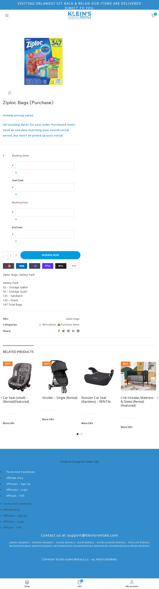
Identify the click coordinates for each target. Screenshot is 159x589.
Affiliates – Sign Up (18, 484)
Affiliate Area (14, 478)
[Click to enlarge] (10, 93)
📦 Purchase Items (68, 324)
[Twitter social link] (63, 330)
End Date (17, 227)
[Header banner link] (79, 5)
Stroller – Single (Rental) (59, 398)
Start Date (17, 180)
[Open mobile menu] (7, 15)
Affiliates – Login (17, 489)
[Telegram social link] (78, 330)
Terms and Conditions (20, 472)
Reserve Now (50, 255)
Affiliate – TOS (15, 495)
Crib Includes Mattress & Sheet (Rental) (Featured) (137, 402)
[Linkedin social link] (73, 330)
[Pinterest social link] (68, 330)
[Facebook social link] (59, 330)
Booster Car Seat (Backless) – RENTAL (96, 400)
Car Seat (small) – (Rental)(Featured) (16, 400)
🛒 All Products (47, 324)
